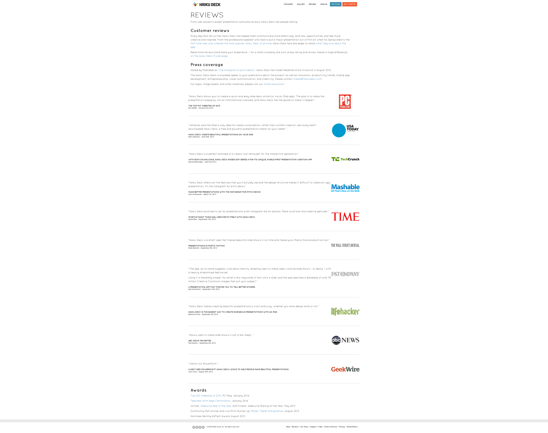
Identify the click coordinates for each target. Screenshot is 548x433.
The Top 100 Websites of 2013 (204, 106)
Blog (288, 427)
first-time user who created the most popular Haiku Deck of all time (231, 43)
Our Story (304, 427)
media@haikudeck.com (308, 78)
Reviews (295, 427)
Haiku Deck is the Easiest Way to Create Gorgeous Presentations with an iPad (232, 312)
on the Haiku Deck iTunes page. (209, 56)
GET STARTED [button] (350, 4)
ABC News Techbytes (199, 341)
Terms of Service (330, 427)
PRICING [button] (312, 4)
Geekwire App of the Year (216, 405)
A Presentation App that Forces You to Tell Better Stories (221, 287)
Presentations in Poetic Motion (206, 246)
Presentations (352, 427)
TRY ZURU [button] (335, 4)
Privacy (342, 427)
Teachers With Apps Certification (211, 400)
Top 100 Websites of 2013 (206, 395)
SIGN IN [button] (323, 4)
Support (313, 427)
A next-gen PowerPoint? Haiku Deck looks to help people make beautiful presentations (238, 369)
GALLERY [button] (301, 4)
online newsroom (274, 84)
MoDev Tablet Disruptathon (267, 411)
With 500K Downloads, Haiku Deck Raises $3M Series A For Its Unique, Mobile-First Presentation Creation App (250, 159)
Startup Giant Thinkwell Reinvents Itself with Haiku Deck (221, 217)
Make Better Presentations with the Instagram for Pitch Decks (224, 192)
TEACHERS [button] (288, 4)
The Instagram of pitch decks (236, 70)
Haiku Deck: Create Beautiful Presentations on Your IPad (220, 134)
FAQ (320, 427)
